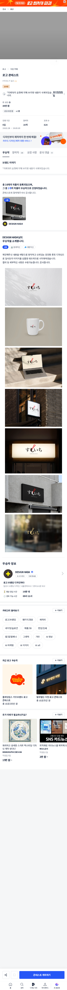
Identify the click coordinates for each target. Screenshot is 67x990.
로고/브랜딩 (20, 576)
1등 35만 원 (8, 111)
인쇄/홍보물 (32, 576)
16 (22, 153)
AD (65, 1)
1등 (7, 200)
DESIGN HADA (16, 223)
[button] (42, 975)
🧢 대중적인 (29, 247)
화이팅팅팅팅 (58, 94)
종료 (4, 9)
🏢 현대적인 (15, 247)
